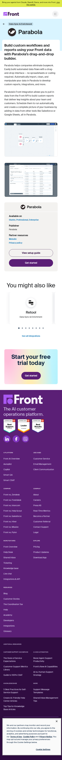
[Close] (56, 721)
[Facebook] (16, 438)
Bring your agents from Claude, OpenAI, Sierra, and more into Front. (31, 3)
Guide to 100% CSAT (12, 675)
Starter (12, 219)
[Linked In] (6, 438)
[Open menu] (55, 14)
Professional (22, 219)
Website (13, 239)
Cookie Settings (43, 749)
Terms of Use (16, 736)
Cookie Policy (29, 736)
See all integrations (31, 336)
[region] (31, 736)
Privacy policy (15, 242)
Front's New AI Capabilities (45, 666)
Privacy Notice (45, 736)
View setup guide (31, 252)
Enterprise (34, 219)
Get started (31, 262)
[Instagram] (25, 438)
